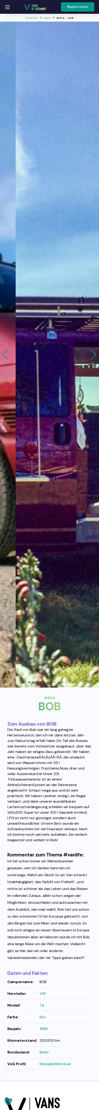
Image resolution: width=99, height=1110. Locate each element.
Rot (43, 1017)
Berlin (44, 1052)
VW (43, 993)
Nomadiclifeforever (55, 1063)
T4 (42, 1005)
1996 (44, 1028)
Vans (47, 18)
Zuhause (31, 18)
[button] (77, 6)
